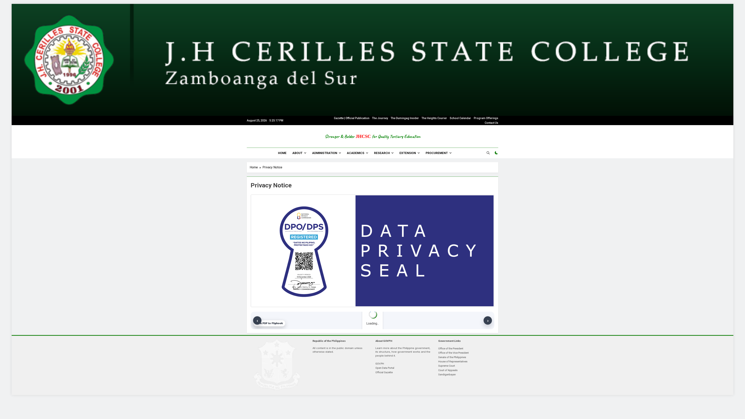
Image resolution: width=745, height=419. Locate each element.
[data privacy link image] (372, 251)
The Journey (380, 118)
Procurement (437, 153)
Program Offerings (486, 118)
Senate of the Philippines (452, 357)
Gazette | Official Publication (351, 118)
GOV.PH (379, 363)
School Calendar (460, 118)
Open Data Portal (384, 367)
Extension (407, 153)
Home (282, 153)
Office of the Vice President (453, 352)
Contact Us (491, 122)
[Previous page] (257, 320)
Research (382, 153)
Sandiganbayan (447, 374)
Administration (324, 153)
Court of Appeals (447, 370)
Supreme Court (446, 365)
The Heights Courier (434, 118)
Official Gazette (384, 372)
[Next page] (487, 320)
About (297, 153)
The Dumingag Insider (405, 118)
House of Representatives (452, 361)
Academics (355, 153)
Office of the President (450, 348)
